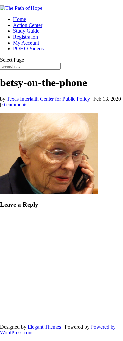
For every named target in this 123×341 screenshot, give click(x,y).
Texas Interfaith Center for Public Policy (48, 99)
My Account (26, 43)
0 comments (14, 104)
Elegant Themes (44, 327)
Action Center (27, 25)
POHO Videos (28, 48)
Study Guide (26, 31)
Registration (25, 37)
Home (19, 19)
